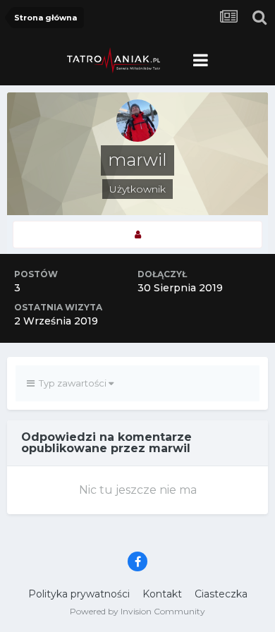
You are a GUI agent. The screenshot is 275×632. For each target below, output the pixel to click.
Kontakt (162, 594)
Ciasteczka (221, 594)
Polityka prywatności (79, 594)
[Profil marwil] (137, 234)
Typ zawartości (72, 383)
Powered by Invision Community (137, 611)
